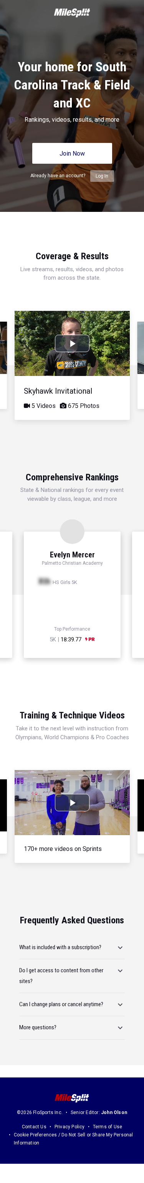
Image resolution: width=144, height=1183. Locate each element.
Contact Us (34, 1126)
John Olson (114, 1112)
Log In (102, 176)
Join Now (72, 153)
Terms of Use (107, 1126)
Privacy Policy (70, 1126)
